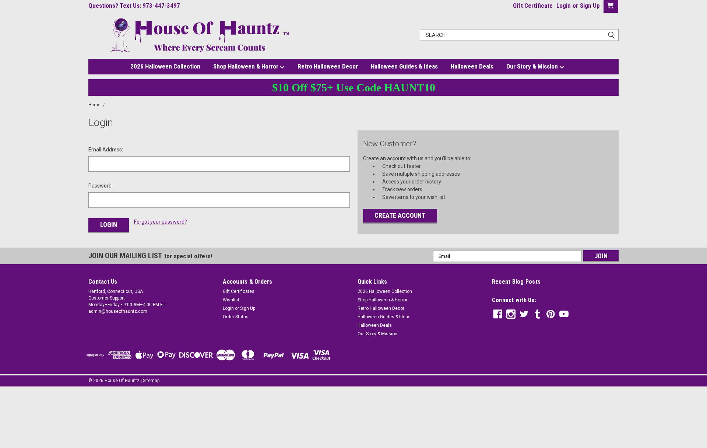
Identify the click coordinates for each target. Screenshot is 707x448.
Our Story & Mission (532, 66)
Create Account (399, 215)
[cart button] (609, 6)
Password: (100, 186)
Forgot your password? (160, 222)
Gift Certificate (533, 5)
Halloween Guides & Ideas (404, 66)
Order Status (236, 316)
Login (563, 5)
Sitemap (151, 380)
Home (94, 104)
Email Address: (105, 150)
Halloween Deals (472, 66)
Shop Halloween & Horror (246, 66)
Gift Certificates (238, 291)
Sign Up (590, 5)
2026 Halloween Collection (165, 66)
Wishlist (231, 299)
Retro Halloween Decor (328, 66)
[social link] (497, 314)
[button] (353, 407)
